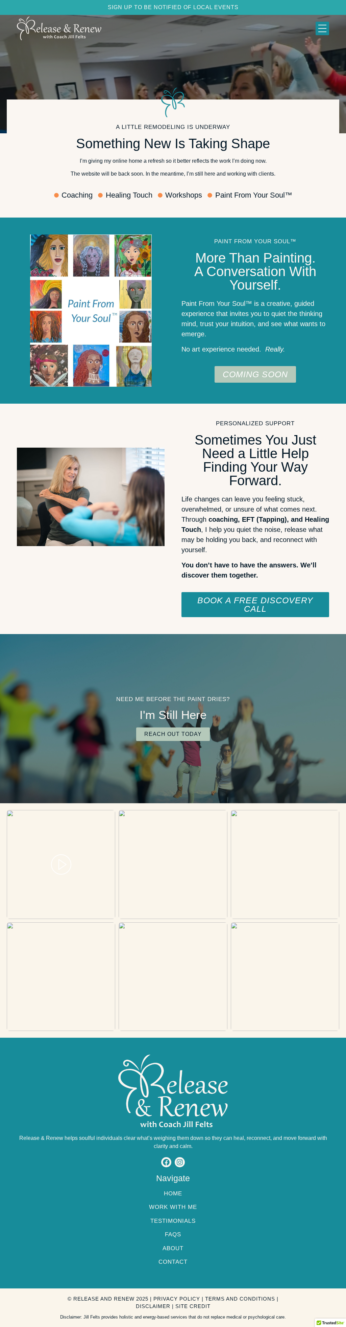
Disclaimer (153, 1306)
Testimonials (173, 1221)
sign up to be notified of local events (173, 7)
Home (173, 1193)
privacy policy (176, 1299)
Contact (173, 1262)
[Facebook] (166, 1162)
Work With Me (173, 1207)
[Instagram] (180, 1162)
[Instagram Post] (61, 864)
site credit (193, 1306)
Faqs (173, 1234)
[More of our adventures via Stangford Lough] (173, 864)
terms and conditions (240, 1299)
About (173, 1248)
